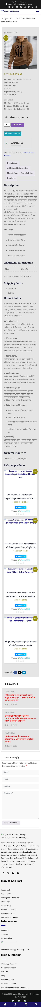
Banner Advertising (9, 909)
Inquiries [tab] (11, 178)
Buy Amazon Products (9, 917)
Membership (6, 905)
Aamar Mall (5, 890)
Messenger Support (8, 968)
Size (7, 117)
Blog (3, 975)
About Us (4, 930)
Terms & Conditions (9, 983)
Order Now (17, 124)
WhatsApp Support (8, 964)
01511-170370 (20, 2)
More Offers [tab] (12, 173)
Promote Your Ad (8, 913)
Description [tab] (12, 163)
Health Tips (10, 691)
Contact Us (5, 934)
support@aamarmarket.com (20, 4)
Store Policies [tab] (27, 173)
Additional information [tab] (17, 168)
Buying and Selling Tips (10, 898)
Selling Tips (5, 902)
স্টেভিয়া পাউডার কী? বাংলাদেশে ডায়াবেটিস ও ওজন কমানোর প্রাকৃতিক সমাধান (19, 739)
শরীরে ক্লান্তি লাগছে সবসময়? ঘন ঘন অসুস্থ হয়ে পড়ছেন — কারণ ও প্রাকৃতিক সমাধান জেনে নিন (20, 698)
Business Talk (6, 894)
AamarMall (17, 143)
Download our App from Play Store (15, 949)
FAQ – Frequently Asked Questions (14, 987)
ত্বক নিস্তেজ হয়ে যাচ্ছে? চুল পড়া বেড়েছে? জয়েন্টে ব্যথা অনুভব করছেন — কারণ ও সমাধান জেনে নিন (20, 718)
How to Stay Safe (7, 979)
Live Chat (4, 972)
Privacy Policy (6, 938)
